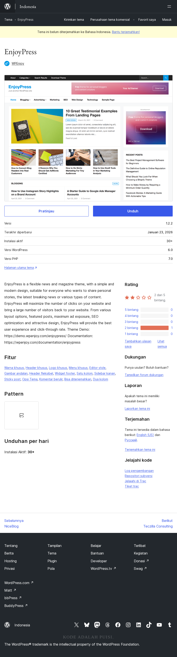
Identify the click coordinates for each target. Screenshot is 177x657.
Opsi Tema (30, 379)
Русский (131, 440)
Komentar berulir (51, 379)
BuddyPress (16, 605)
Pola (51, 568)
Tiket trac (132, 486)
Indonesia (22, 625)
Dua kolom (100, 379)
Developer (99, 561)
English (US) (145, 435)
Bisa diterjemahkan (77, 379)
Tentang (10, 545)
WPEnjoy (18, 63)
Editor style (97, 368)
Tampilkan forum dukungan (144, 375)
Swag (140, 568)
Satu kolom (85, 373)
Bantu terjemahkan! (126, 32)
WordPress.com (19, 583)
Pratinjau (46, 211)
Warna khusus (14, 368)
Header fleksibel (41, 373)
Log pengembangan (139, 470)
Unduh (132, 211)
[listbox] (60, 415)
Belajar (96, 545)
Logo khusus (58, 368)
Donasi (141, 561)
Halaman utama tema (19, 267)
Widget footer (65, 373)
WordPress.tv (103, 568)
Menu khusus (78, 368)
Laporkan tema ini (137, 408)
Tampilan (54, 545)
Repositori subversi (138, 476)
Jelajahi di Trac (135, 481)
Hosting (10, 561)
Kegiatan (141, 553)
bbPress (13, 598)
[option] (21, 415)
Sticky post (12, 379)
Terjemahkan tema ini (140, 449)
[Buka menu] (170, 6)
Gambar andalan (16, 373)
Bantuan (97, 553)
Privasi (9, 568)
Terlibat (140, 545)
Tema (8, 19)
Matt (10, 590)
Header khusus (36, 368)
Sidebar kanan (104, 373)
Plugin (52, 561)
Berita (9, 553)
